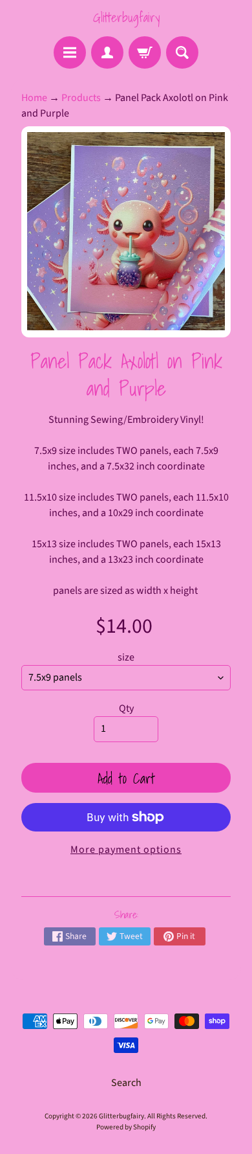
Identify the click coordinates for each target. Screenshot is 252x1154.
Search (126, 1083)
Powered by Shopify (126, 1127)
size (126, 657)
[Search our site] (182, 52)
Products (81, 98)
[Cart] (145, 52)
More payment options (126, 850)
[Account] (107, 52)
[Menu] (70, 52)
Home (34, 98)
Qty (126, 708)
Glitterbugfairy (126, 17)
